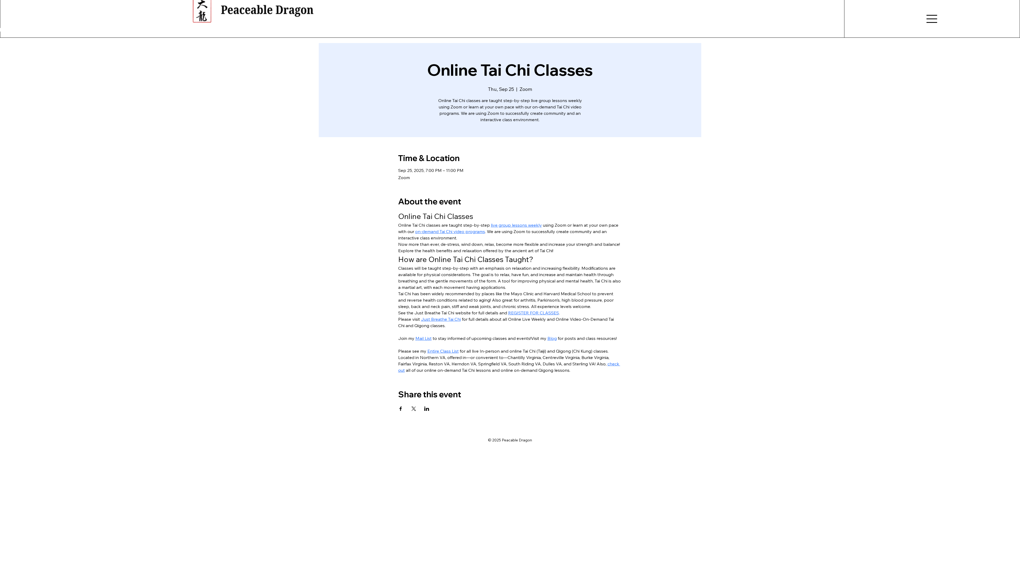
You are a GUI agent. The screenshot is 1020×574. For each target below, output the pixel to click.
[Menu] (932, 19)
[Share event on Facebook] (400, 409)
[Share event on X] (413, 409)
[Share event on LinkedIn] (426, 409)
